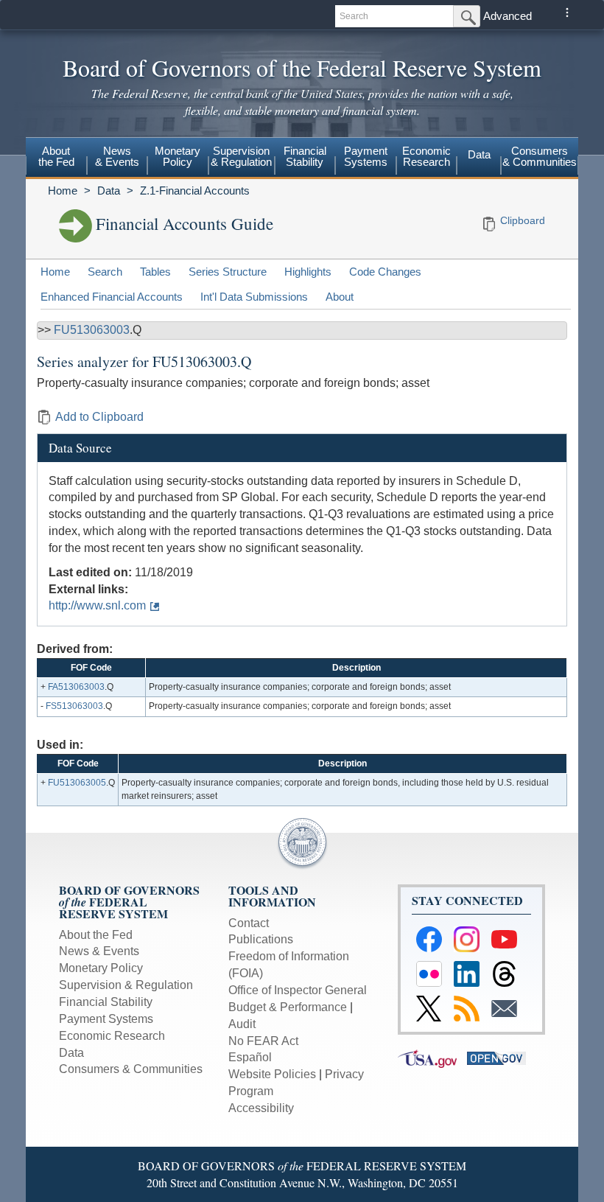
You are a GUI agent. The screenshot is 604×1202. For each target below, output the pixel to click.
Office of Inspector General (297, 990)
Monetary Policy (101, 968)
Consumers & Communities (539, 156)
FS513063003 (74, 706)
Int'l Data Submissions (254, 296)
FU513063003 (92, 330)
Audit (242, 1024)
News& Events (117, 156)
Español (250, 1057)
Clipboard (522, 220)
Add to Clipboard (99, 416)
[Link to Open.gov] (500, 1058)
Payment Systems (106, 1019)
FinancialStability (305, 156)
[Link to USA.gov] (432, 1058)
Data (479, 154)
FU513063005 (77, 783)
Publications (260, 939)
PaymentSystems (365, 156)
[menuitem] (56, 158)
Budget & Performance (287, 1007)
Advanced (507, 16)
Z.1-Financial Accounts (195, 190)
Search (105, 271)
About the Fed (96, 935)
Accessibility (261, 1108)
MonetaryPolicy (177, 156)
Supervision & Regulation (126, 985)
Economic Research (112, 1036)
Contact (248, 923)
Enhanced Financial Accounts (112, 296)
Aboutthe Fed (56, 156)
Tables (155, 271)
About (340, 296)
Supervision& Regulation (241, 156)
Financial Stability (105, 1002)
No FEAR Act (263, 1041)
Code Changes (385, 271)
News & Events (99, 951)
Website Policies (272, 1074)
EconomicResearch (426, 156)
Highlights (307, 271)
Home (62, 190)
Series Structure (228, 271)
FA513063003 (76, 687)
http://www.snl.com (97, 605)
